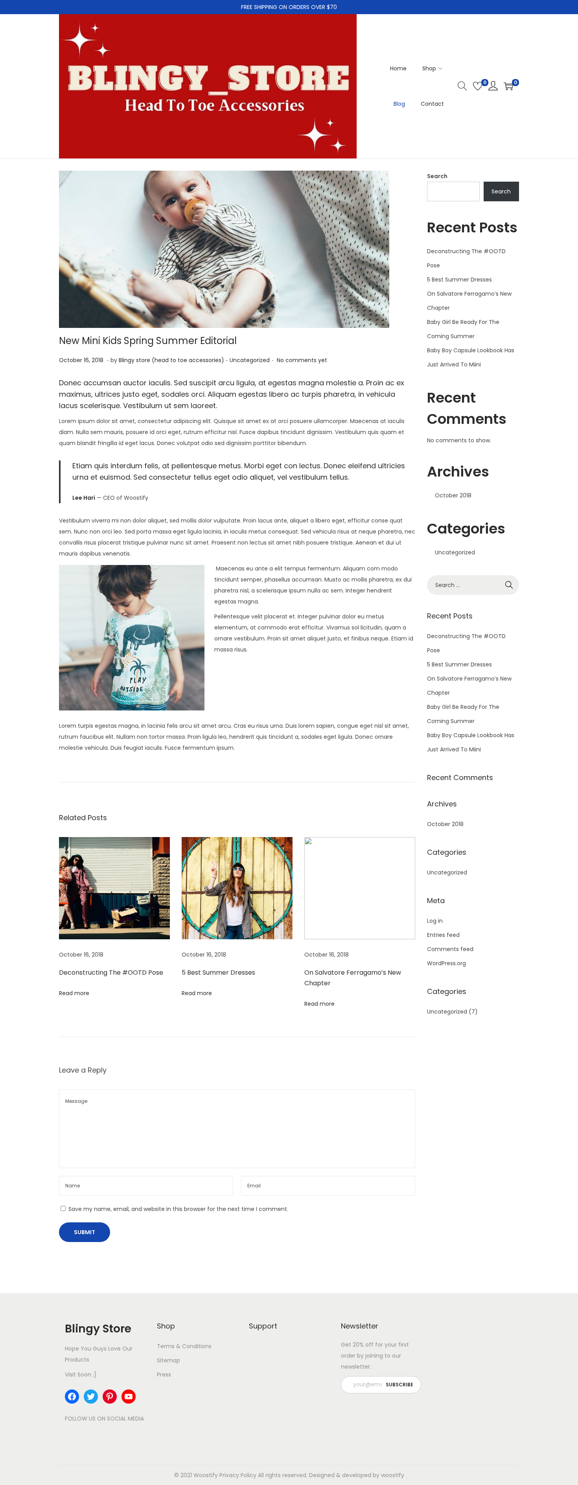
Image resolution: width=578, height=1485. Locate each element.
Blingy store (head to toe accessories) (171, 360)
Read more (74, 993)
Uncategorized (250, 360)
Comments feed (450, 949)
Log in (435, 921)
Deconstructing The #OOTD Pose (111, 972)
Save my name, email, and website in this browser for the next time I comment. (178, 1209)
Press (164, 1374)
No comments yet (302, 360)
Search (437, 176)
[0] (477, 86)
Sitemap (168, 1360)
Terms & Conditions (184, 1346)
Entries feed (443, 935)
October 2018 (453, 495)
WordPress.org (446, 963)
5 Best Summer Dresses (218, 972)
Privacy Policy (237, 1475)
